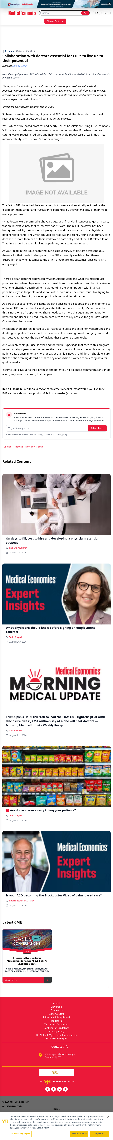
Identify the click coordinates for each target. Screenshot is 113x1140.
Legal (40, 446)
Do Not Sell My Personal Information (56, 1035)
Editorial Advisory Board (56, 1017)
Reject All (99, 1133)
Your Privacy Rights (56, 1038)
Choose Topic (53, 21)
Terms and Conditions (56, 1024)
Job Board (56, 1020)
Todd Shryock (15, 637)
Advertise (56, 1006)
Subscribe (96, 428)
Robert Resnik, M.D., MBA (21, 900)
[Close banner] (109, 4)
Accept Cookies (79, 1133)
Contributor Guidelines (56, 1028)
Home (56, 1108)
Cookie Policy (43, 1127)
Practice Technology (25, 446)
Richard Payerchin (18, 547)
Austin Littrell (16, 730)
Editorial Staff (56, 1013)
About (56, 1003)
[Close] (108, 1116)
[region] (56, 1126)
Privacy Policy (56, 1031)
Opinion (7, 446)
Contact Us (56, 1010)
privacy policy (61, 434)
